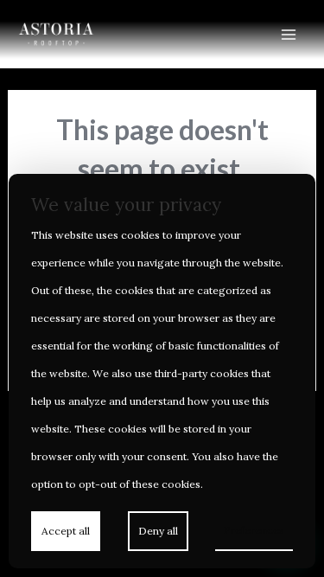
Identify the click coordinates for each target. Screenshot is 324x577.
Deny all (158, 530)
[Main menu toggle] (288, 34)
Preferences (254, 529)
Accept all (65, 530)
